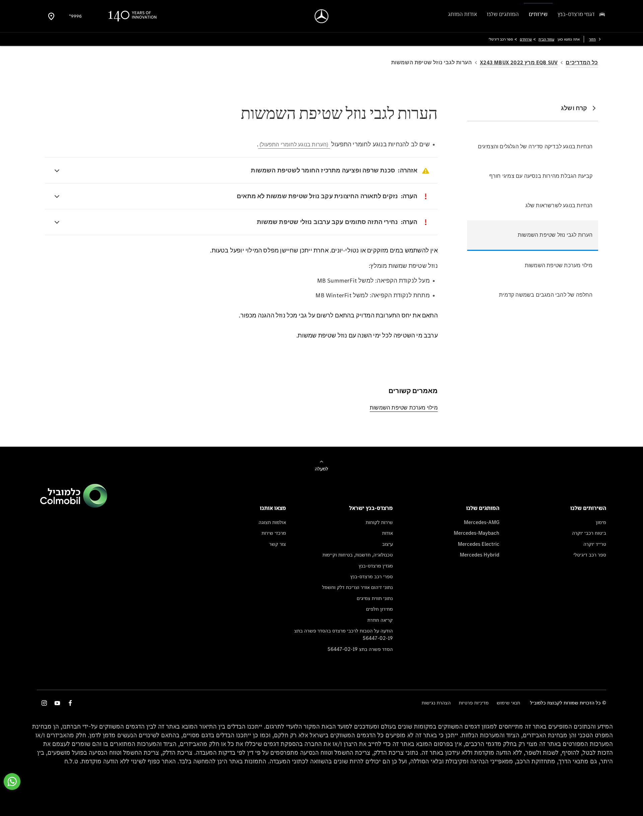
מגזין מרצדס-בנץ (376, 565)
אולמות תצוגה (272, 522)
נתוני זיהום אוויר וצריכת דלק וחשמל (357, 587)
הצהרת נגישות (436, 702)
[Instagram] (44, 703)
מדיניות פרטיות (474, 702)
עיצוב (387, 543)
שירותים (526, 39)
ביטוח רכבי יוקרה (589, 532)
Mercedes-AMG (481, 522)
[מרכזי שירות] (51, 16)
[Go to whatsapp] (12, 781)
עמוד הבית (546, 39)
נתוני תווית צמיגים (375, 598)
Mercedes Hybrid (479, 554)
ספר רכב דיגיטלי (589, 554)
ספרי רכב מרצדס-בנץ (371, 576)
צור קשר (277, 543)
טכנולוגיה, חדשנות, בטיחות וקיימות (358, 554)
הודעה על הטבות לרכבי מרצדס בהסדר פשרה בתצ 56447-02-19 (343, 634)
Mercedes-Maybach (476, 532)
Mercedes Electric (478, 543)
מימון (601, 522)
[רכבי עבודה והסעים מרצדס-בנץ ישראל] (322, 16)
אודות (387, 532)
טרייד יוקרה (594, 543)
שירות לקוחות (379, 522)
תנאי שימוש (508, 702)
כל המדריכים (582, 62)
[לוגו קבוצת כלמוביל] (73, 505)
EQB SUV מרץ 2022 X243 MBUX (519, 62)
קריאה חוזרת (380, 619)
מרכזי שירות (274, 532)
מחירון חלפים (379, 608)
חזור (592, 39)
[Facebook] (70, 703)
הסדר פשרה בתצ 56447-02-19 (360, 649)
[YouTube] (57, 703)
